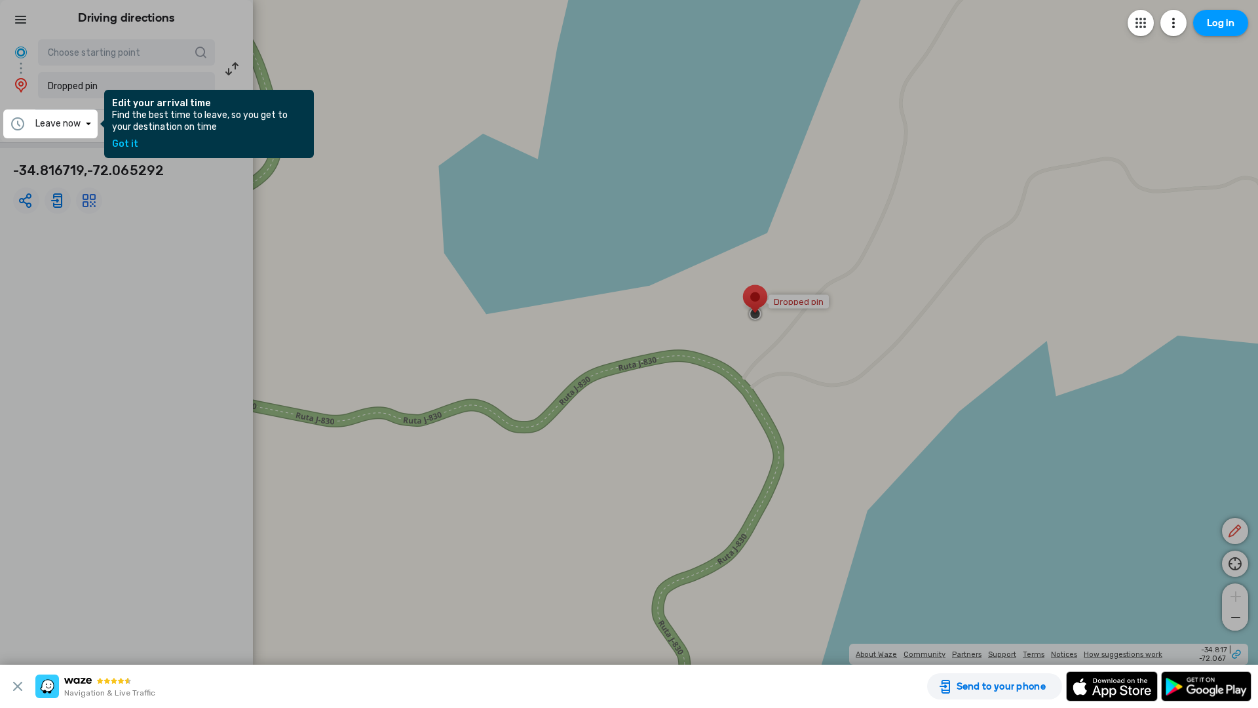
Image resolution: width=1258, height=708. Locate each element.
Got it (125, 144)
